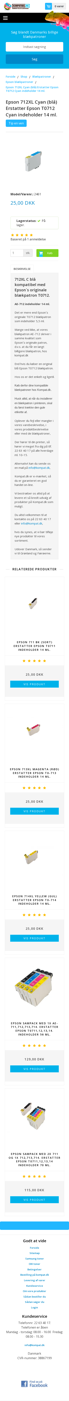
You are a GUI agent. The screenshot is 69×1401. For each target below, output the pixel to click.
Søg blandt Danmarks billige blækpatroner (34, 34)
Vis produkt (34, 684)
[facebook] (34, 1383)
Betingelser (34, 1269)
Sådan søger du (34, 1302)
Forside (34, 1247)
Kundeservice (34, 1285)
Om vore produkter (34, 1291)
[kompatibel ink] (16, 6)
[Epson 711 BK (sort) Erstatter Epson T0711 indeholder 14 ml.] (34, 607)
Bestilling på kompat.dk (34, 1274)
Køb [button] (50, 253)
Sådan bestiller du (34, 1296)
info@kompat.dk (39, 468)
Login (34, 1307)
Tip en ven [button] (16, 123)
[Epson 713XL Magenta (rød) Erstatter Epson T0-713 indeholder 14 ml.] (34, 734)
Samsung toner (34, 1258)
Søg (34, 59)
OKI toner (34, 1264)
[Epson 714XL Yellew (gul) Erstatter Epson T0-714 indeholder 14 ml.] (34, 861)
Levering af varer (34, 1280)
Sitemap (35, 1253)
